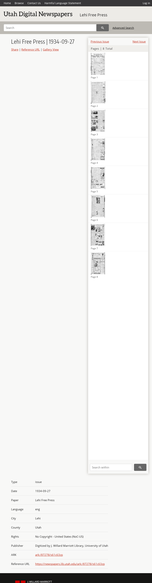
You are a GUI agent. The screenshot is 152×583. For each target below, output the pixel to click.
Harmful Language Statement (62, 3)
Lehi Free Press (93, 14)
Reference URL (30, 49)
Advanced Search (123, 28)
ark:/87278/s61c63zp (49, 555)
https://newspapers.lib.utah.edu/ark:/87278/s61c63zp (70, 564)
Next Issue (139, 41)
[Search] (102, 27)
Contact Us (34, 3)
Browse (19, 3)
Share (14, 49)
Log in (146, 3)
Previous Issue (100, 41)
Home (7, 3)
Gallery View (51, 49)
